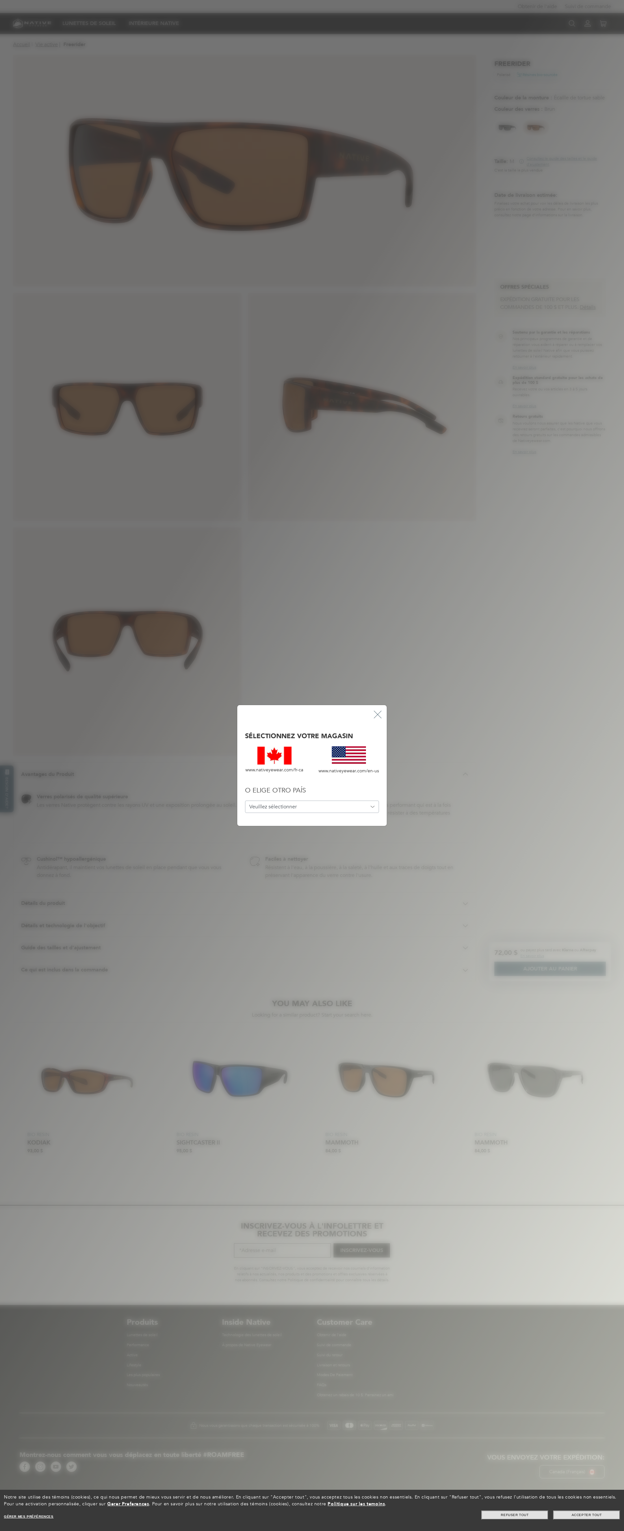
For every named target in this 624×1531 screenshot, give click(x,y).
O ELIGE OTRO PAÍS (275, 790)
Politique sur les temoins (356, 1504)
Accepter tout (587, 1515)
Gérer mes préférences (29, 1516)
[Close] (378, 714)
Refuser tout (514, 1515)
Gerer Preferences (128, 1504)
